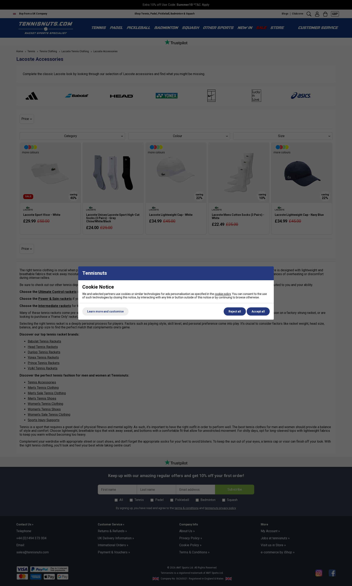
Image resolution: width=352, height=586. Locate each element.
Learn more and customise (105, 311)
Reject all (235, 311)
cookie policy (223, 294)
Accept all (258, 311)
